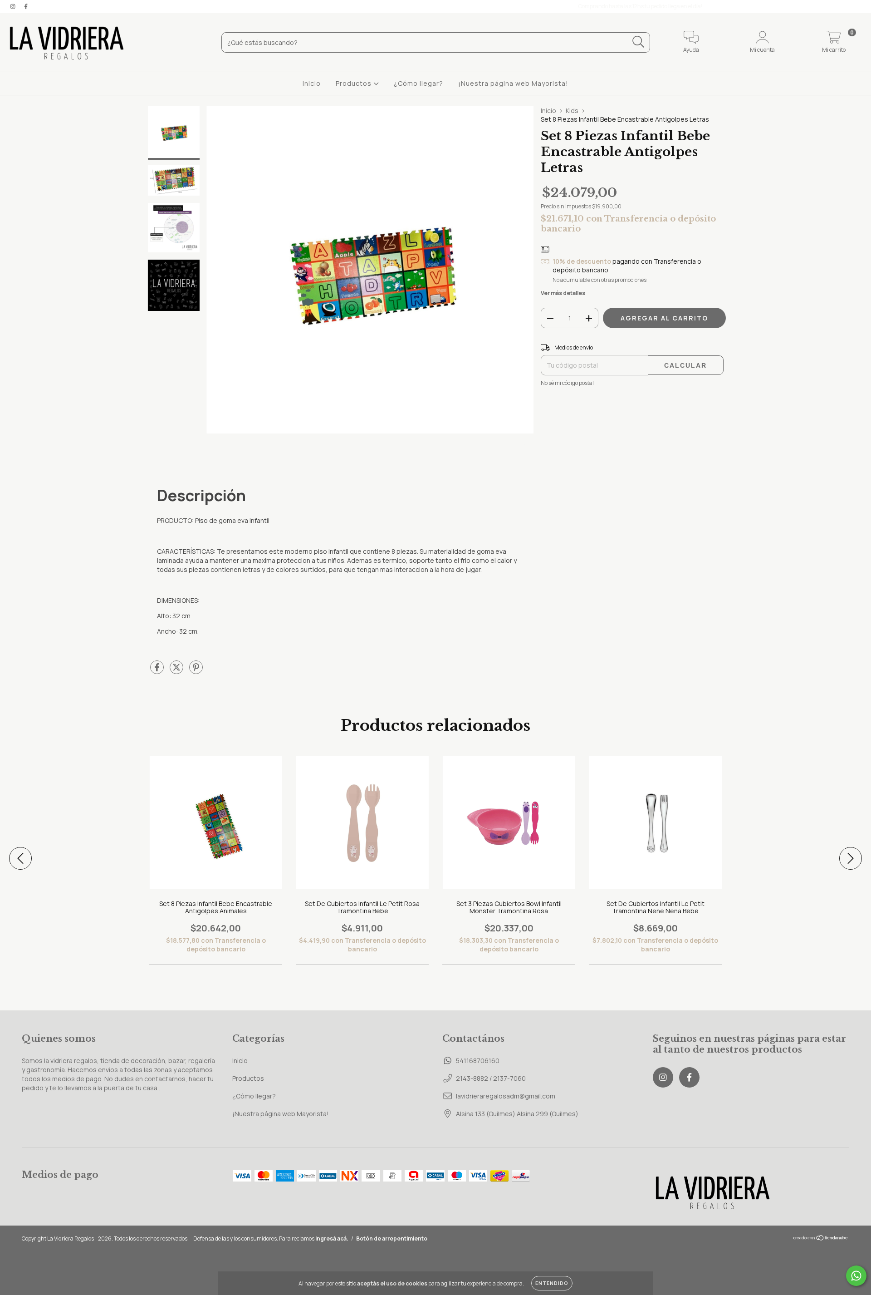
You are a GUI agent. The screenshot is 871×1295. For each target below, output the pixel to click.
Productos (354, 83)
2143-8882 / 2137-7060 (491, 1078)
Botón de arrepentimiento (391, 1238)
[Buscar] (638, 42)
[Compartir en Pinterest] (196, 670)
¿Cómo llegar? (418, 83)
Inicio (312, 83)
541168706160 (477, 1060)
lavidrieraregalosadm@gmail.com (505, 1096)
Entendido (551, 1283)
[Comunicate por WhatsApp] (856, 1275)
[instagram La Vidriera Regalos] (13, 6)
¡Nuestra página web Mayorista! (513, 83)
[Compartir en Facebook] (157, 670)
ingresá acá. (331, 1238)
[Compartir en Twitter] (177, 670)
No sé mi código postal (567, 383)
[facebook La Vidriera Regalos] (26, 6)
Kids (572, 110)
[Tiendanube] (821, 1238)
